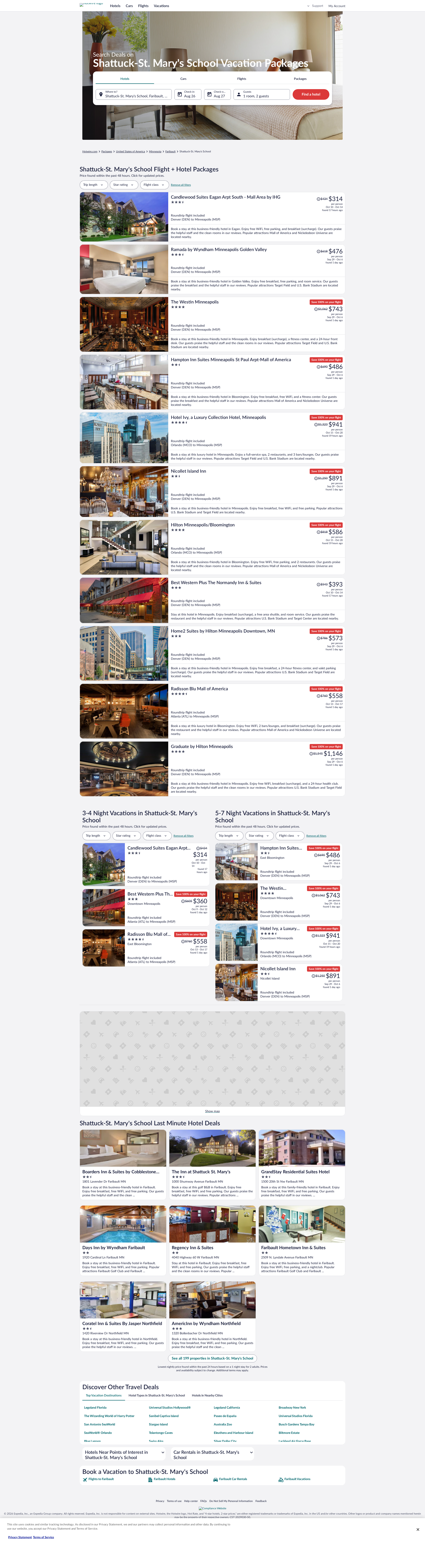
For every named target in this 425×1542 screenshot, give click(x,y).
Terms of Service (43, 1537)
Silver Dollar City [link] (225, 1441)
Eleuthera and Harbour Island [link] (233, 1433)
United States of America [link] (130, 151)
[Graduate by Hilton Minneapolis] (256, 768)
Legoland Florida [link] (95, 1407)
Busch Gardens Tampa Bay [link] (296, 1424)
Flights (143, 6)
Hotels (115, 6)
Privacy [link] (160, 1501)
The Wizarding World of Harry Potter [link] (109, 1416)
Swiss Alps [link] (156, 1441)
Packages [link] (106, 151)
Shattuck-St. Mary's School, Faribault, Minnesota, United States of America (138, 96)
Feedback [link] (261, 1501)
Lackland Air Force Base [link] (295, 1441)
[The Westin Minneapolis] (256, 324)
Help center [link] (191, 1501)
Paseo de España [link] (225, 1416)
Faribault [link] (170, 151)
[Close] (418, 1529)
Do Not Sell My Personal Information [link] (231, 1501)
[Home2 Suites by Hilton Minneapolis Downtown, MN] (256, 653)
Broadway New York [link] (292, 1407)
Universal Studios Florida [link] (296, 1416)
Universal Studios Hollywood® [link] (170, 1407)
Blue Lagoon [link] (92, 1441)
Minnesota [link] (155, 151)
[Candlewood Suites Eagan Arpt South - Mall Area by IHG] (256, 217)
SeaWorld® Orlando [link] (98, 1433)
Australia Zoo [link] (223, 1424)
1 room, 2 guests (256, 96)
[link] (114, 1480)
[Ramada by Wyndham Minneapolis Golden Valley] (256, 269)
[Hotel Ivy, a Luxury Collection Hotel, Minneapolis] (256, 437)
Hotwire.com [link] (89, 151)
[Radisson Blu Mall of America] (256, 711)
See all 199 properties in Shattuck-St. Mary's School (212, 1358)
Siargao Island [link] (158, 1424)
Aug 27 (219, 96)
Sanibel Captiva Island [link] (164, 1416)
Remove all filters (181, 185)
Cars (129, 6)
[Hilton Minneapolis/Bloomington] (256, 547)
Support (317, 6)
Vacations (161, 6)
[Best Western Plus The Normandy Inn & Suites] (256, 600)
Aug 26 (189, 96)
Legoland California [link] (227, 1407)
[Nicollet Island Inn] (256, 491)
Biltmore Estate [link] (289, 1433)
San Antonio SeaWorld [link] (99, 1424)
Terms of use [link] (174, 1501)
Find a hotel (311, 94)
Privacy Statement (20, 1537)
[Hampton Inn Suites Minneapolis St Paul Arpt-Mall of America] (256, 382)
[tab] (125, 79)
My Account (336, 6)
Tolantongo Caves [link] (161, 1433)
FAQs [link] (203, 1501)
